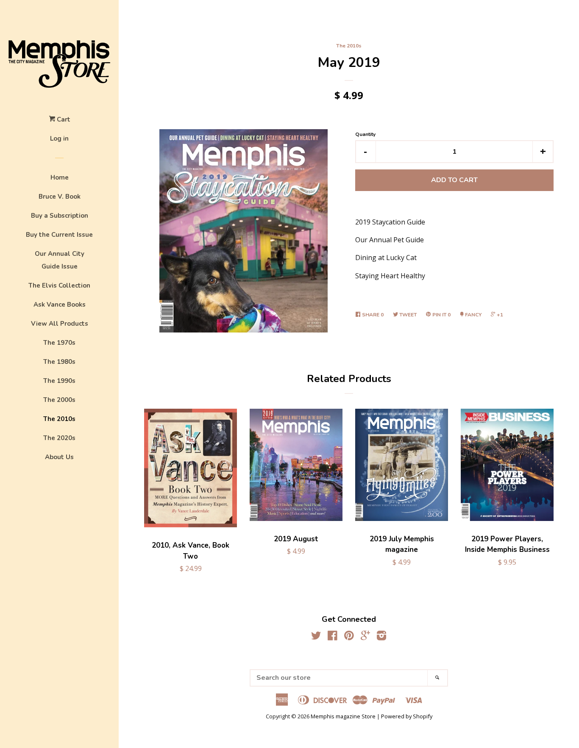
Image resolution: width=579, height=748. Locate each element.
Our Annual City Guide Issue (59, 260)
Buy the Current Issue (59, 234)
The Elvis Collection (59, 285)
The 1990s (59, 381)
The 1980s (59, 361)
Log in (59, 138)
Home (59, 177)
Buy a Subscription (59, 215)
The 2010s (59, 419)
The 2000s (59, 400)
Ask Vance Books (59, 304)
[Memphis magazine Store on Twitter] (316, 637)
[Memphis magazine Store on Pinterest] (349, 637)
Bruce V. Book (60, 196)
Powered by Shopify (406, 716)
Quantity (365, 134)
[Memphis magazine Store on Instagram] (381, 637)
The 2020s (59, 438)
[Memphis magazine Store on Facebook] (332, 637)
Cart (62, 119)
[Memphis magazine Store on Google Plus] (365, 637)
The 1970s (59, 342)
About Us (59, 457)
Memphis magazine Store (343, 716)
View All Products (59, 323)
